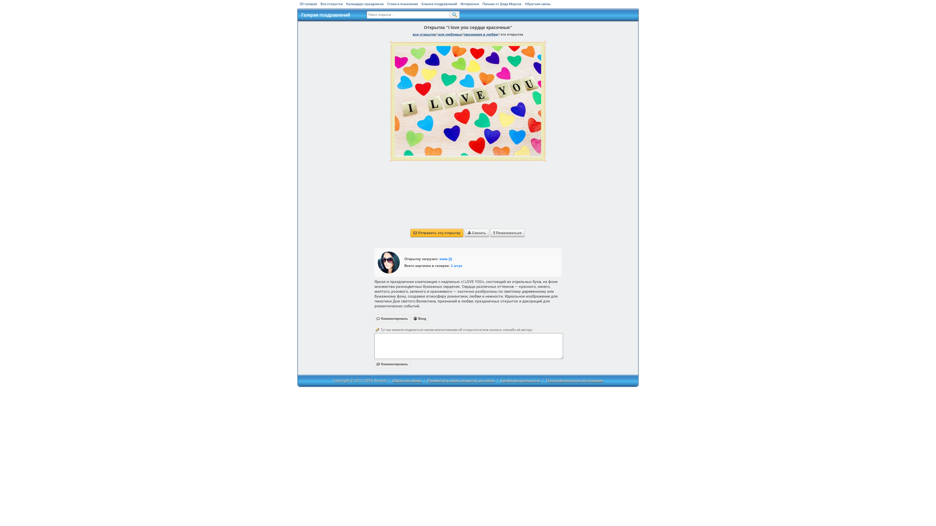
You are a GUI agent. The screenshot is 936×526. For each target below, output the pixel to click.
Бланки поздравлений (439, 4)
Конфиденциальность (520, 380)
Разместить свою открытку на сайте (461, 380)
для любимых (450, 34)
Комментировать (392, 364)
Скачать (477, 233)
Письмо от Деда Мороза (501, 4)
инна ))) (445, 259)
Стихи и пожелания (402, 4)
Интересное (469, 4)
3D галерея (308, 4)
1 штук (456, 266)
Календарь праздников (365, 4)
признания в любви (481, 34)
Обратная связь (538, 4)
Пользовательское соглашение (574, 380)
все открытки (424, 34)
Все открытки (332, 4)
